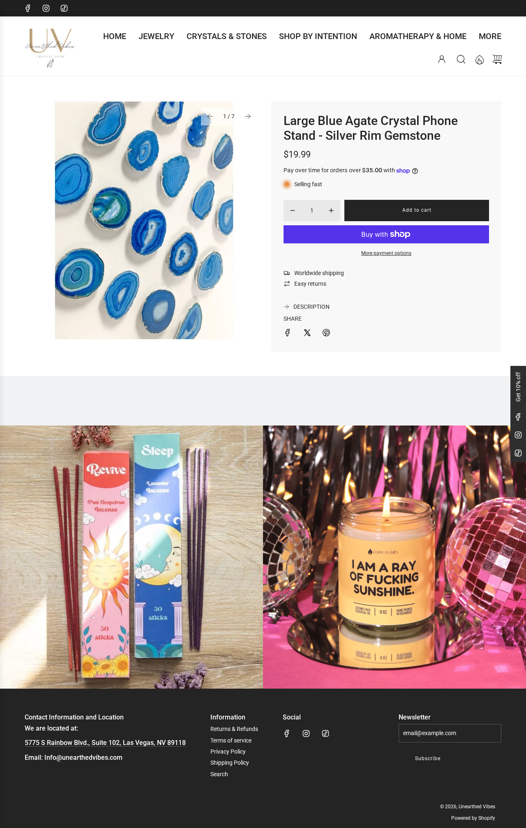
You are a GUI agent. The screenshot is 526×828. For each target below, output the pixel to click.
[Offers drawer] (479, 59)
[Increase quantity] (331, 210)
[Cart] (497, 59)
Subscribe (428, 758)
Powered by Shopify (473, 818)
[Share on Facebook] (288, 334)
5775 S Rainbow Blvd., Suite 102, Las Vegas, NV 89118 (105, 743)
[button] (210, 116)
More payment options (386, 253)
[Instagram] (46, 8)
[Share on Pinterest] (326, 334)
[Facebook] (28, 8)
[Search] (461, 59)
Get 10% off (518, 387)
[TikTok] (64, 8)
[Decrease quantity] (293, 210)
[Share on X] (307, 334)
